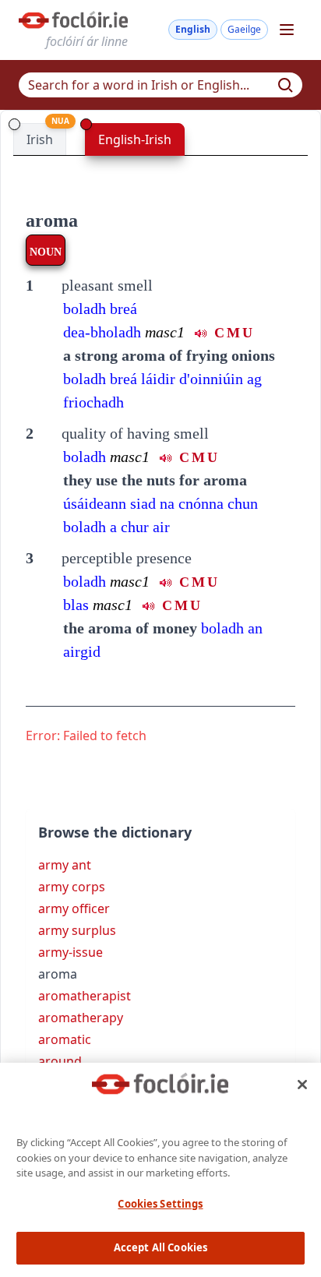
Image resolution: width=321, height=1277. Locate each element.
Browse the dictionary (115, 832)
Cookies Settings (160, 1204)
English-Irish (134, 139)
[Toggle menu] (286, 29)
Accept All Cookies (160, 1247)
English (192, 29)
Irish (39, 139)
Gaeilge (244, 29)
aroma (52, 220)
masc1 (130, 456)
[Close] (302, 1084)
